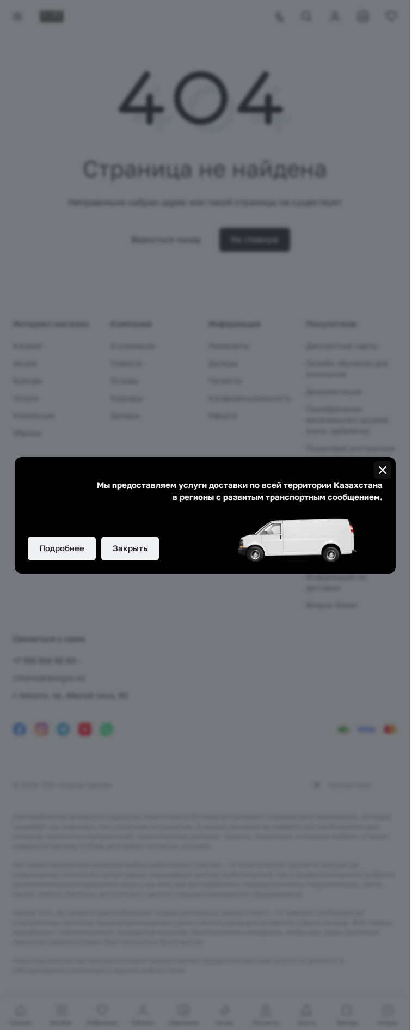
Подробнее (61, 548)
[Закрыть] (382, 470)
